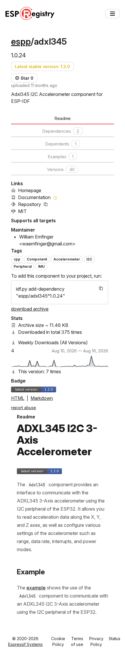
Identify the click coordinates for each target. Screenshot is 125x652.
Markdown (42, 398)
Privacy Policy (96, 641)
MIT (22, 211)
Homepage (29, 190)
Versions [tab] (61, 169)
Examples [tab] (61, 156)
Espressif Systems (25, 644)
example (36, 588)
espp (21, 41)
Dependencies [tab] (60, 131)
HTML (17, 398)
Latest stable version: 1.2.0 (42, 66)
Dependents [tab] (60, 143)
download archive (30, 309)
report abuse (23, 407)
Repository (29, 204)
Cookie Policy (58, 641)
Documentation (34, 197)
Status (114, 638)
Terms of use (77, 641)
